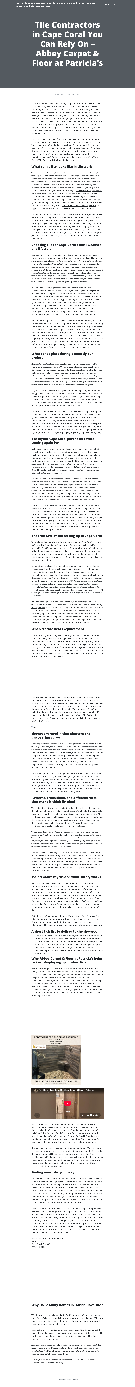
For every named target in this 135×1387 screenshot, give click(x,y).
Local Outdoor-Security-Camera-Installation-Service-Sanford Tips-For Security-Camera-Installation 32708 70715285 (55, 5)
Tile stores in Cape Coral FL (89, 190)
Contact (116, 5)
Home (107, 5)
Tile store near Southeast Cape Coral (79, 205)
